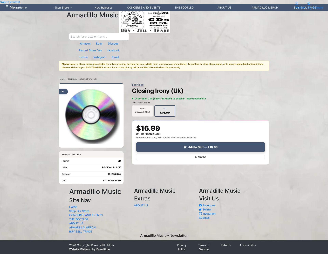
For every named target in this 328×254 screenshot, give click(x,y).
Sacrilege (72, 79)
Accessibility (248, 245)
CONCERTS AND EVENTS (86, 215)
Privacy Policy (182, 247)
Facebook (208, 205)
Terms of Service (204, 247)
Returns (226, 245)
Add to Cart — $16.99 (203, 147)
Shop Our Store (79, 211)
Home (62, 79)
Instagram (208, 213)
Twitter (207, 209)
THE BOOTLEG (78, 219)
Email (206, 217)
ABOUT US (76, 223)
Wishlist (202, 157)
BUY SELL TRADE (80, 231)
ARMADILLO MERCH (82, 227)
